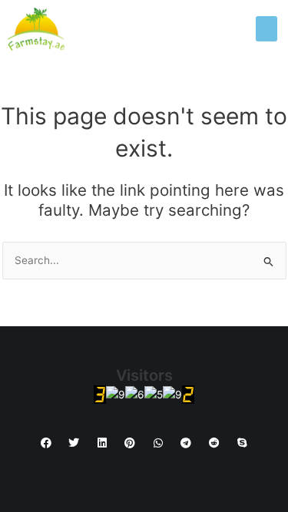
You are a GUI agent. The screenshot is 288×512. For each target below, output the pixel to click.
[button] (266, 28)
